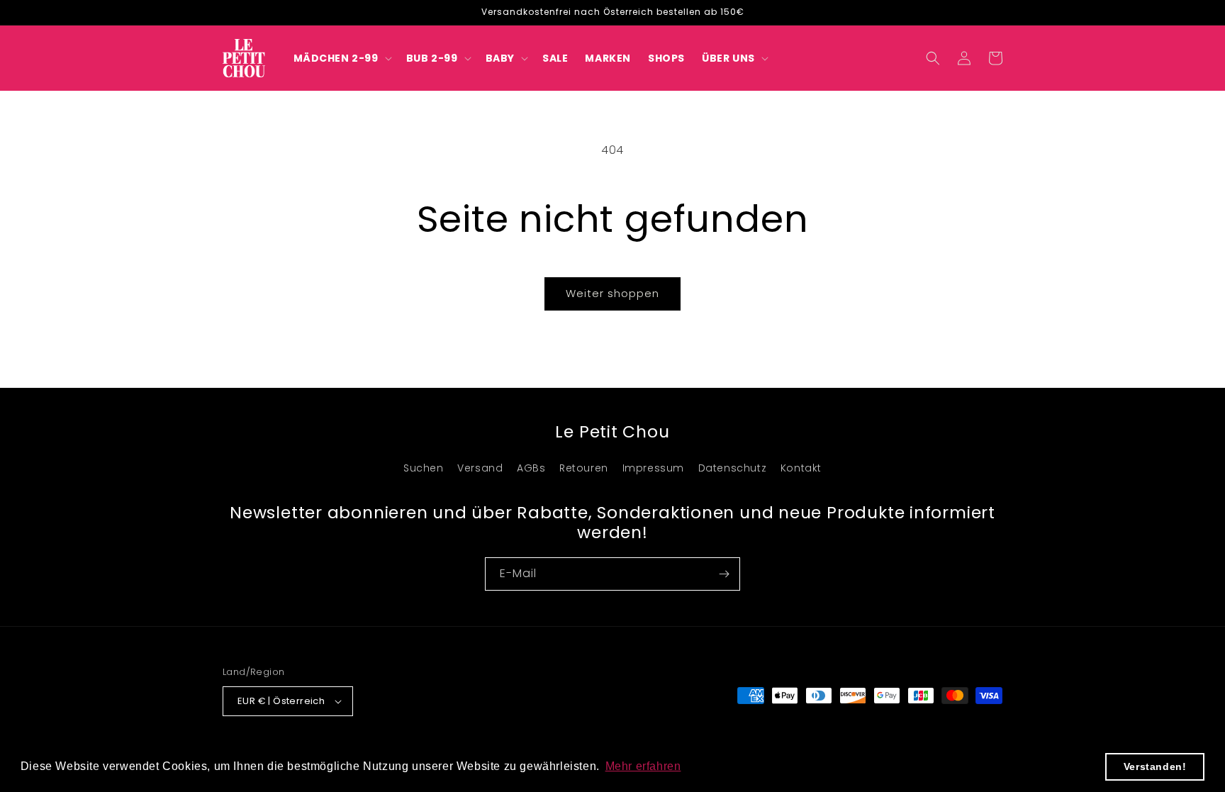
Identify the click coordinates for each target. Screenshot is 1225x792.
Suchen (423, 468)
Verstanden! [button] (1155, 766)
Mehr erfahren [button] (643, 766)
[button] (341, 58)
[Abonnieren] (723, 574)
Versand (480, 468)
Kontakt (801, 468)
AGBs (531, 468)
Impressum (653, 468)
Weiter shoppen (612, 293)
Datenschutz (732, 468)
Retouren (583, 468)
